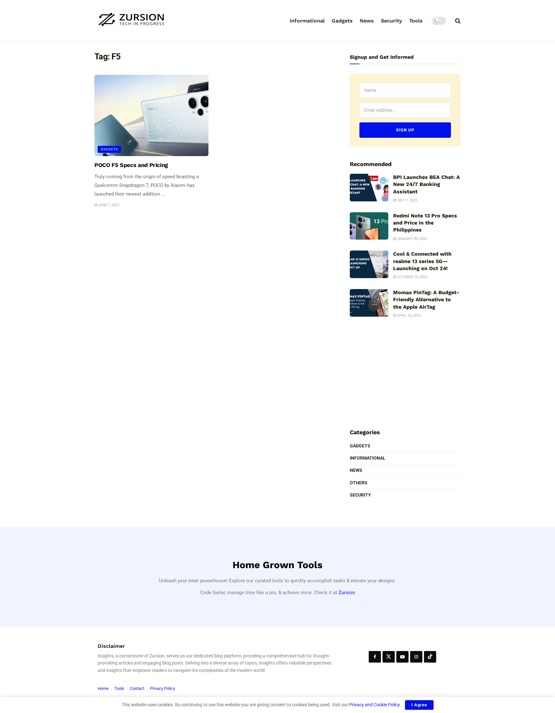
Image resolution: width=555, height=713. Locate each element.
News (367, 21)
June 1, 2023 (108, 205)
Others (358, 482)
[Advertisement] (405, 372)
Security (391, 21)
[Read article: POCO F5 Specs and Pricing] (151, 115)
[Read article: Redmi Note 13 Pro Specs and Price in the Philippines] (369, 226)
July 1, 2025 (406, 200)
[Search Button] (458, 21)
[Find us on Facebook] (375, 657)
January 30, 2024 (411, 239)
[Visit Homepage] (131, 21)
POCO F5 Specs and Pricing (131, 165)
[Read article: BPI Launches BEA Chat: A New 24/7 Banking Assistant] (369, 187)
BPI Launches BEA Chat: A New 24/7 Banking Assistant (426, 184)
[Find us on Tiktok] (430, 657)
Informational (307, 21)
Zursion (347, 592)
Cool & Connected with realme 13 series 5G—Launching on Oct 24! (422, 261)
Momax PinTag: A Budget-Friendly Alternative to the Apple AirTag (426, 299)
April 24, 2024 (408, 315)
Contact (137, 688)
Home (103, 688)
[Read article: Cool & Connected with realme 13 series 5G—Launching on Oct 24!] (369, 264)
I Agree (419, 704)
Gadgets (342, 21)
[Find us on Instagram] (416, 657)
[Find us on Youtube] (402, 657)
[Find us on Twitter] (389, 657)
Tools (416, 21)
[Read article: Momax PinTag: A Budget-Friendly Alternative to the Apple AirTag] (369, 303)
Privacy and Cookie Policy (374, 704)
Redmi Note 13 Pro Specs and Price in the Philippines (425, 223)
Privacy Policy (162, 688)
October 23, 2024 (411, 277)
